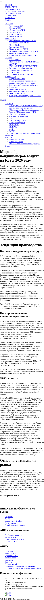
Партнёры (9, 104)
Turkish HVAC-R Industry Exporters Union (25, 133)
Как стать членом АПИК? (19, 43)
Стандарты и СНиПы (13, 521)
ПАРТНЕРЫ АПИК (13, 13)
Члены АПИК (10, 39)
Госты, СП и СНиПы (17, 94)
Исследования (10, 523)
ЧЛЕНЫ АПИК (11, 7)
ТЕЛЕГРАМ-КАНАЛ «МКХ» (21, 74)
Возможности (10, 77)
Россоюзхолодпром (17, 123)
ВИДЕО (8, 20)
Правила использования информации (24, 144)
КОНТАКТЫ (10, 18)
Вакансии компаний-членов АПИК (23, 51)
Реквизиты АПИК (16, 140)
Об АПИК (9, 24)
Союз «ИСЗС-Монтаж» (18, 116)
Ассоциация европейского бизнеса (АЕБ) (26, 106)
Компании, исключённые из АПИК (23, 55)
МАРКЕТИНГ (10, 16)
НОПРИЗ (13, 127)
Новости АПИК (15, 36)
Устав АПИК (14, 32)
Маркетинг (13, 87)
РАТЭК (12, 131)
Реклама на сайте (16, 142)
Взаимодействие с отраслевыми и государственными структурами (22, 82)
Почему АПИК (11, 541)
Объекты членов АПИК (19, 53)
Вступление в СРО (17, 79)
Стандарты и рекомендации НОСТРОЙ (25, 96)
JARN (11, 129)
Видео (7, 146)
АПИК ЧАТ (14, 72)
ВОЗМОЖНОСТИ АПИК (15, 11)
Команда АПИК (15, 34)
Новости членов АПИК (18, 49)
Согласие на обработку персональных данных (23, 568)
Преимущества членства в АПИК (22, 41)
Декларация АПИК (17, 30)
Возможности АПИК (17, 89)
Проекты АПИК (11, 556)
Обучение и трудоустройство (21, 91)
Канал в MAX (15, 60)
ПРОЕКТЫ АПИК (12, 9)
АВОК (12, 118)
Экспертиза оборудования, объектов (23, 85)
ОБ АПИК (9, 5)
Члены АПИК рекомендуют (20, 70)
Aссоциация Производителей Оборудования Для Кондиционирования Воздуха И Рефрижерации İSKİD (25, 110)
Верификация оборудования (20, 68)
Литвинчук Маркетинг (18, 114)
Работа (7, 519)
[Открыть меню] (1, 1)
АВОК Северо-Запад (17, 121)
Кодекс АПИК (15, 28)
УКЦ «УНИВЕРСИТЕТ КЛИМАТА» (24, 66)
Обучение (9, 517)
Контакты (9, 137)
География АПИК (16, 47)
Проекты (8, 58)
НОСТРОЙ (14, 125)
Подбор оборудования (13, 535)
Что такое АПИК (16, 26)
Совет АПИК (14, 45)
